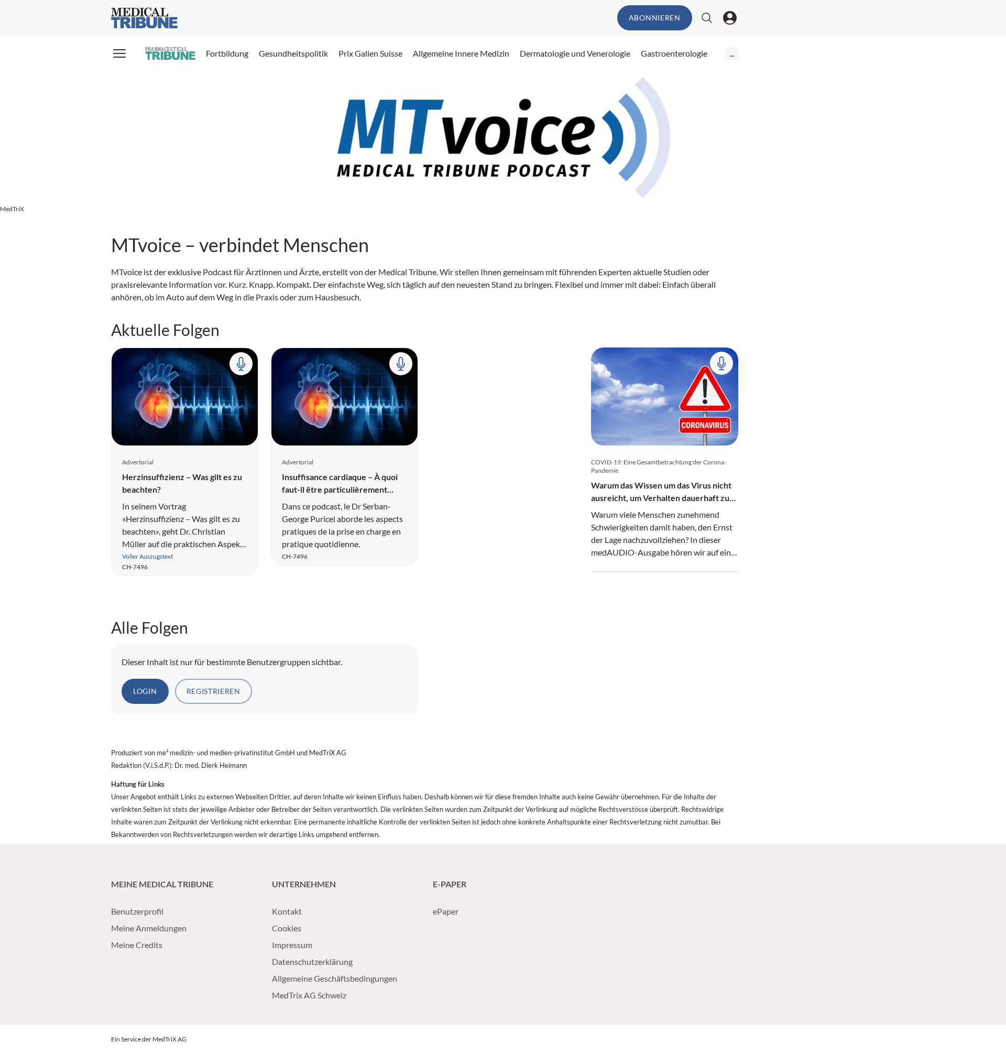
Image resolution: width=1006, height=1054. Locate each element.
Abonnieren (655, 17)
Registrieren (213, 691)
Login (145, 691)
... (731, 53)
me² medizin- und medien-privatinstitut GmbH (226, 752)
